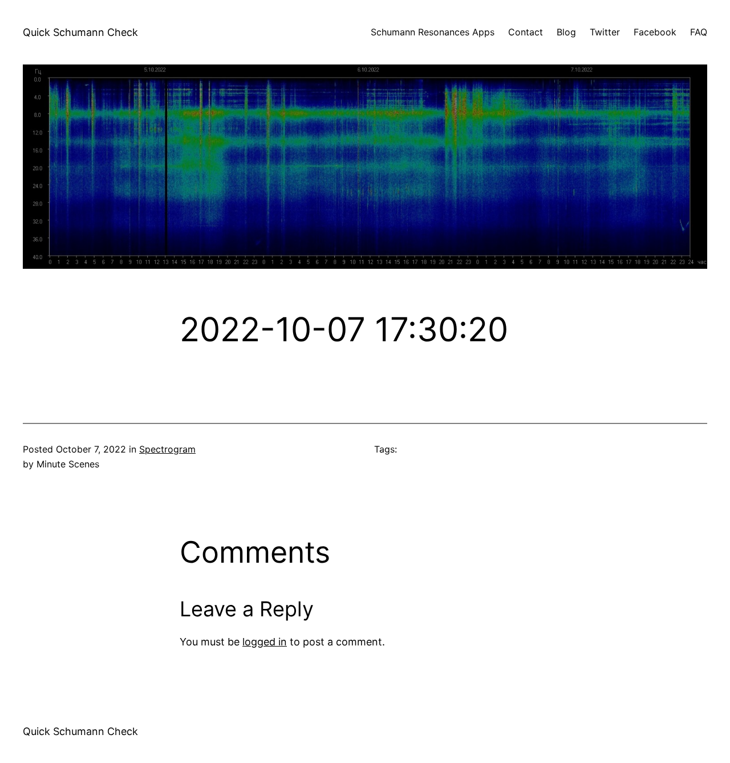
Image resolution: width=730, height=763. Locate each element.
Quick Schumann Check (80, 32)
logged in (264, 642)
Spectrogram (167, 449)
